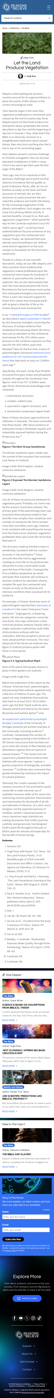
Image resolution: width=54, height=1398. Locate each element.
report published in (35, 318)
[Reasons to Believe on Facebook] (14, 1318)
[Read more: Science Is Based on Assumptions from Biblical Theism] (27, 1000)
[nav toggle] (49, 7)
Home (4, 28)
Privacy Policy (10, 1251)
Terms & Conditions (17, 1386)
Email (6, 1224)
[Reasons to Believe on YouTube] (20, 1318)
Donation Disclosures (36, 1386)
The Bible (25, 28)
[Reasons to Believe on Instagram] (33, 1318)
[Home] (27, 1335)
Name (6, 1211)
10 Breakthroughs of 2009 (24, 314)
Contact (27, 1369)
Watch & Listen (29, 1298)
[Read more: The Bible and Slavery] (27, 1148)
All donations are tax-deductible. (32, 1392)
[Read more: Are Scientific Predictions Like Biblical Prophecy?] (27, 1091)
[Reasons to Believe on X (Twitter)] (27, 1318)
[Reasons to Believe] (14, 7)
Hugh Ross (31, 76)
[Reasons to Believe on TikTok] (39, 1318)
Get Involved (27, 1361)
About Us (27, 1353)
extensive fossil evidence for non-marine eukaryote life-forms (26, 356)
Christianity (14, 28)
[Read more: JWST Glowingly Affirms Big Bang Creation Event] (27, 1046)
